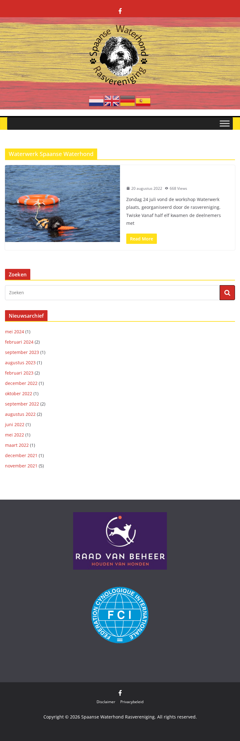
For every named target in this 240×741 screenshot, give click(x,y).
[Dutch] (96, 100)
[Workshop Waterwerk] (62, 203)
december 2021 (21, 455)
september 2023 (22, 352)
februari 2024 (19, 342)
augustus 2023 (20, 362)
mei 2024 (14, 332)
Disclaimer (106, 701)
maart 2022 (17, 445)
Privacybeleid (131, 701)
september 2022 (22, 404)
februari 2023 (19, 373)
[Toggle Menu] (225, 123)
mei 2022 (14, 435)
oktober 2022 (18, 393)
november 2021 (21, 466)
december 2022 (21, 383)
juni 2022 (14, 424)
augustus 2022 (20, 414)
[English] (112, 100)
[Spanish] (143, 100)
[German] (128, 100)
